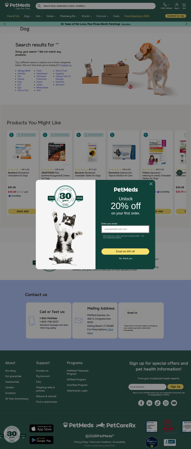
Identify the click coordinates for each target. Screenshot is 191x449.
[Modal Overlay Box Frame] (95, 224)
